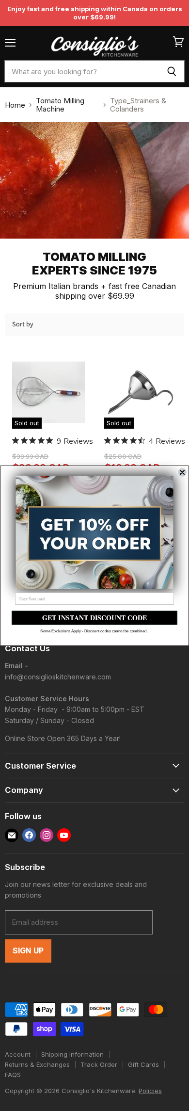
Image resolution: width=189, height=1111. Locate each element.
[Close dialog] (182, 472)
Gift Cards (143, 1064)
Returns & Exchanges (37, 1064)
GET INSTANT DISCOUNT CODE (94, 617)
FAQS (13, 1075)
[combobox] (81, 71)
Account (18, 1054)
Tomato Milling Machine (60, 105)
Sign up (28, 950)
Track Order (98, 1064)
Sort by (22, 324)
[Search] (172, 71)
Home (15, 105)
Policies (150, 1091)
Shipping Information (72, 1054)
